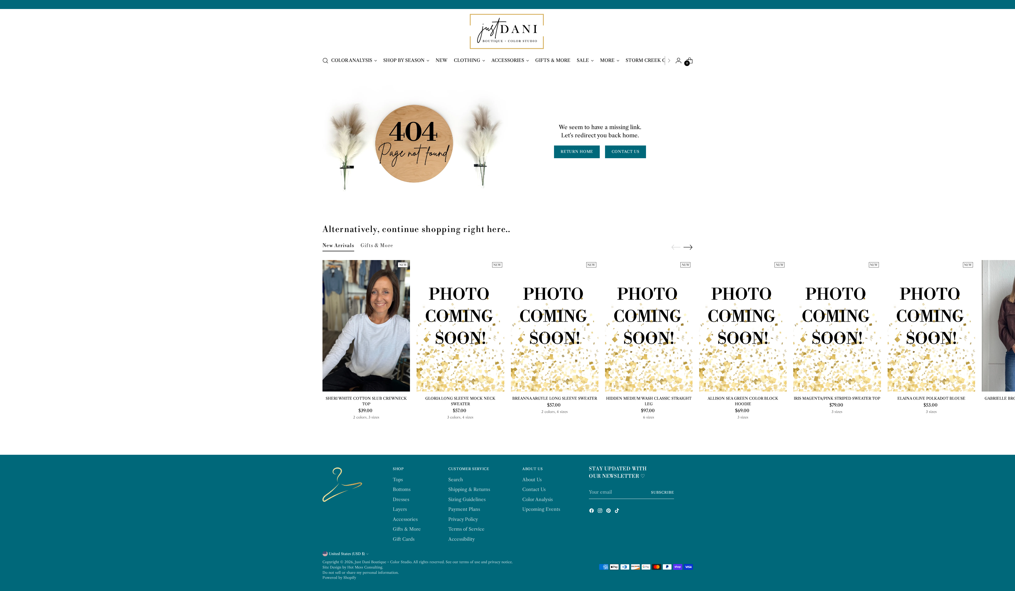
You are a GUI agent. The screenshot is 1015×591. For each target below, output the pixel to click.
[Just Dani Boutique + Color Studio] (507, 32)
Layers (400, 509)
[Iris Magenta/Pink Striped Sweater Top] (837, 326)
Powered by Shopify (339, 577)
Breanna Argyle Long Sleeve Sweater (554, 398)
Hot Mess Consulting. (365, 567)
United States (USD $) (347, 554)
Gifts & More (407, 529)
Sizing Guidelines (467, 499)
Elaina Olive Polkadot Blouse (931, 398)
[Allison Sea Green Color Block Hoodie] (743, 326)
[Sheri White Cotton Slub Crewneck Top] (366, 326)
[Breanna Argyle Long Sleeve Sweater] (554, 326)
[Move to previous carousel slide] (675, 247)
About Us (532, 479)
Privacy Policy (463, 519)
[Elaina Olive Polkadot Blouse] (931, 326)
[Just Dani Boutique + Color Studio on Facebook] (592, 511)
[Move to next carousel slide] (688, 247)
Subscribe (662, 492)
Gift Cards (403, 539)
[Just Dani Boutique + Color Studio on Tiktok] (617, 511)
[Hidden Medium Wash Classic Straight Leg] (649, 326)
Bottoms (401, 489)
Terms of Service (466, 529)
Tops (398, 479)
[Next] (669, 61)
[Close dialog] (1003, 511)
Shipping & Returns (469, 489)
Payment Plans (464, 509)
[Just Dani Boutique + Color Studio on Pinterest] (609, 511)
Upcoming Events (541, 509)
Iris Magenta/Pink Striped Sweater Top (837, 398)
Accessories (405, 519)
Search (455, 479)
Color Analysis (537, 499)
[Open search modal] (325, 60)
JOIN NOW (950, 576)
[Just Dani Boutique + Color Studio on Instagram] (600, 511)
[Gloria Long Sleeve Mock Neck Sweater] (460, 326)
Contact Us (534, 489)
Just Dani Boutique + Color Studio (383, 562)
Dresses (401, 499)
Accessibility (461, 539)
